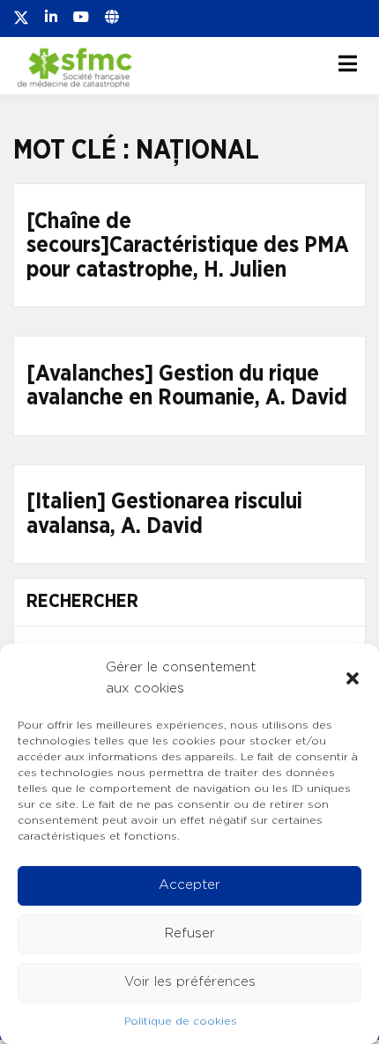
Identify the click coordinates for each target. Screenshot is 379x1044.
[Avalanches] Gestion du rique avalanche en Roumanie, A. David (186, 386)
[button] (352, 678)
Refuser (190, 933)
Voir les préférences (190, 981)
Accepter (189, 885)
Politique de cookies (180, 1021)
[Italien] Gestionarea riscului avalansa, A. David (164, 514)
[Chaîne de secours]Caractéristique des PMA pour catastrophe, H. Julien (187, 246)
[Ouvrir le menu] (348, 63)
